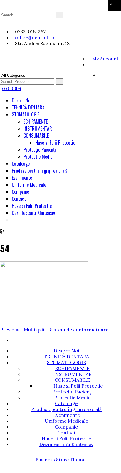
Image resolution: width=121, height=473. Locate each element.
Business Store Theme (60, 459)
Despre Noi (21, 100)
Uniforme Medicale (29, 184)
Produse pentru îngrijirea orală (40, 170)
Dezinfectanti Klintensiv (33, 212)
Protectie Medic (38, 156)
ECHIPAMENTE (35, 121)
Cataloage (21, 163)
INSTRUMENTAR (37, 128)
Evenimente (22, 177)
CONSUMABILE (36, 135)
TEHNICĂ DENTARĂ (28, 107)
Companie (20, 191)
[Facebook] (89, 64)
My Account (105, 58)
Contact (19, 198)
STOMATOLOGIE (25, 114)
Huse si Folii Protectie (55, 142)
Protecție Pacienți (39, 149)
